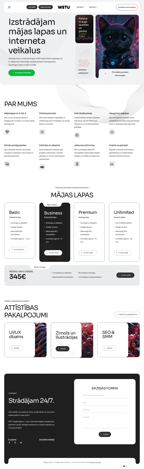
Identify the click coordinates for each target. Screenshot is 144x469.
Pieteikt (16, 348)
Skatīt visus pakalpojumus (128, 314)
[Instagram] (15, 442)
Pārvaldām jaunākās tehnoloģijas (120, 74)
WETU (47, 462)
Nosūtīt (105, 434)
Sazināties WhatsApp (23, 73)
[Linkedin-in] (21, 442)
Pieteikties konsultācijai (127, 7)
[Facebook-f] (9, 442)
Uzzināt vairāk (18, 250)
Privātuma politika (95, 462)
